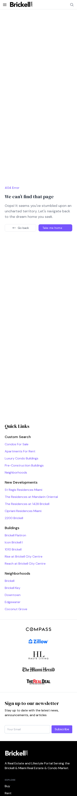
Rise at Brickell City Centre (23, 556)
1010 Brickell (13, 549)
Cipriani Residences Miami (23, 511)
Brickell (9, 581)
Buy (7, 786)
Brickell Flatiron (15, 535)
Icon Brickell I (14, 542)
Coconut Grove (16, 609)
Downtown (13, 595)
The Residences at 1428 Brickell (27, 504)
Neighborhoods (16, 472)
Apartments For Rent (20, 451)
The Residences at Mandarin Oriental (31, 497)
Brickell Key (12, 588)
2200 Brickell (14, 518)
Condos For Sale (16, 444)
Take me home (52, 228)
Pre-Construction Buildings (24, 465)
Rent (8, 793)
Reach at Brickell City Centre (25, 563)
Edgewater (13, 602)
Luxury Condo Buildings (21, 458)
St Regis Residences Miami (23, 490)
